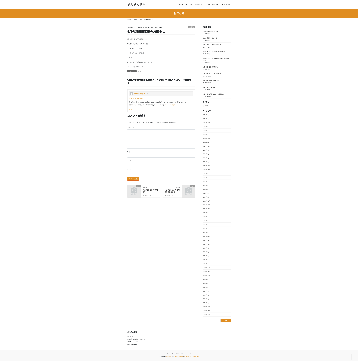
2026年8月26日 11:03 (136, 98)
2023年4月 (206, 189)
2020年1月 (206, 303)
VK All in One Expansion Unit (191, 356)
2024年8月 (206, 150)
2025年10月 (206, 122)
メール (129, 160)
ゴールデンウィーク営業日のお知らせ (214, 51)
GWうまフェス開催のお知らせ (212, 44)
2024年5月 (206, 158)
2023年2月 (206, 197)
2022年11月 (206, 205)
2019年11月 (206, 310)
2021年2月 (206, 260)
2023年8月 (206, 177)
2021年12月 (206, 236)
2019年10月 (206, 314)
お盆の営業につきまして (210, 38)
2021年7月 (206, 252)
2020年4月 (206, 291)
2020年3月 (206, 295)
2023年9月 (206, 173)
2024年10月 (206, 146)
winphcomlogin (139, 93)
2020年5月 (206, 287)
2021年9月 (206, 248)
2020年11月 (206, 271)
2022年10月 (206, 209)
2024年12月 (206, 138)
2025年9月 (206, 126)
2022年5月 (206, 220)
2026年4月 (206, 119)
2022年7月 (206, 216)
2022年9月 (206, 213)
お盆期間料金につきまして (210, 31)
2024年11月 (206, 142)
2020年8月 (206, 279)
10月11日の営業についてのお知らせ (213, 94)
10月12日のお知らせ (209, 87)
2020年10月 (206, 275)
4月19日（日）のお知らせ (210, 67)
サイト (129, 169)
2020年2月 (206, 299)
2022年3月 (206, 228)
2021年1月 (206, 263)
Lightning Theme (178, 356)
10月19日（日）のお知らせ (211, 80)
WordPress (168, 356)
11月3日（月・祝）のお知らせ (212, 73)
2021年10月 (206, 244)
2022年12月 (206, 201)
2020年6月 (206, 283)
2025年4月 (206, 134)
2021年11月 (206, 240)
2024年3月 (206, 162)
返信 (130, 109)
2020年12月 (206, 267)
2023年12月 (206, 166)
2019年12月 (206, 307)
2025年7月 (206, 130)
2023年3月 (206, 193)
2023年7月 (206, 181)
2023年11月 (206, 169)
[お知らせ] (134, 189)
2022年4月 (206, 224)
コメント (130, 127)
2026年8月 (206, 115)
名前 (128, 151)
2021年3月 (206, 256)
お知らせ (191, 27)
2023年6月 (206, 185)
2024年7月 (206, 154)
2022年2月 (206, 232)
